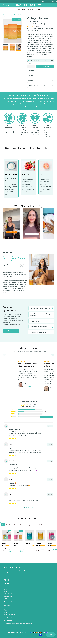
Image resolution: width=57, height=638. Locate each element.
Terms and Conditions (10, 614)
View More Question (11, 331)
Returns (6, 612)
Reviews (38, 9)
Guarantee (7, 605)
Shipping (30, 80)
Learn (23, 9)
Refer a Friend (8, 594)
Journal (6, 591)
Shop (18, 9)
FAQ (5, 607)
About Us (30, 9)
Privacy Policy (8, 617)
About (5, 587)
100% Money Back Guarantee (36, 85)
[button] (53, 355)
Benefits (30, 75)
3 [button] (28, 508)
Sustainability (8, 596)
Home (4, 14)
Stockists (6, 598)
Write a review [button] (46, 417)
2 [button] (26, 508)
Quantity (29, 63)
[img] (12, 438)
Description (31, 70)
